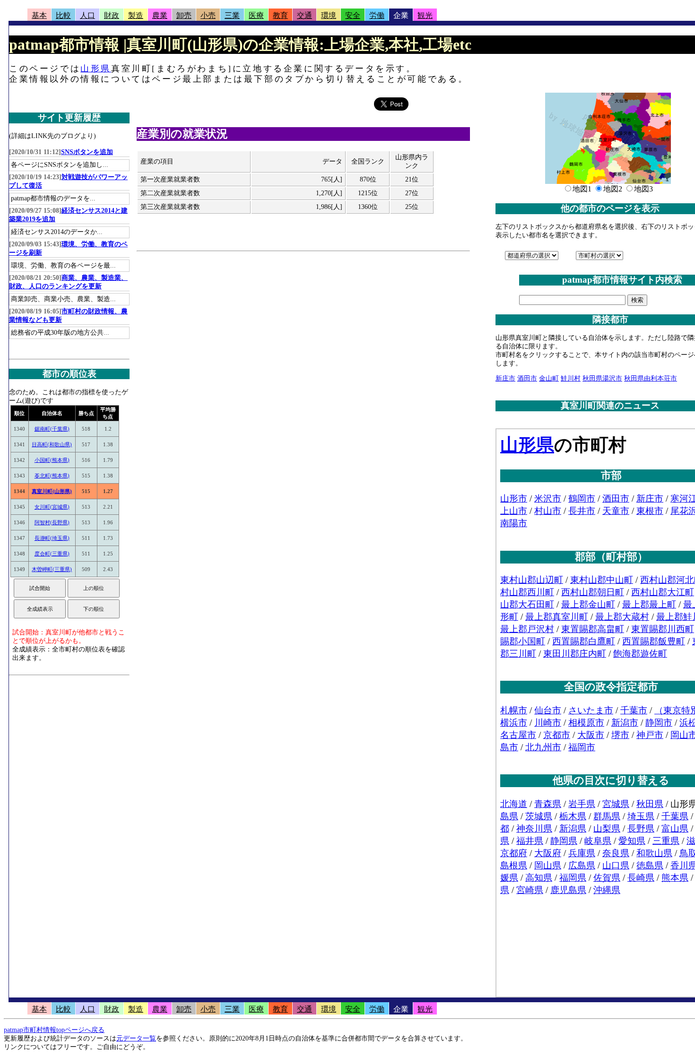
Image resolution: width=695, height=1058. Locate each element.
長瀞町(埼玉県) (52, 538)
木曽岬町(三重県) (52, 569)
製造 (135, 15)
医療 (256, 15)
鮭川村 (571, 378)
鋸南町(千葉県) (52, 429)
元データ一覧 (136, 1038)
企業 (400, 15)
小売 (208, 15)
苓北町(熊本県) (52, 475)
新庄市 (505, 378)
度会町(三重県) (52, 553)
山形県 (95, 68)
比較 (63, 15)
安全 (352, 15)
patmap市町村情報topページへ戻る (54, 1029)
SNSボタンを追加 (87, 152)
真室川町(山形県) (52, 491)
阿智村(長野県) (52, 522)
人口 (87, 15)
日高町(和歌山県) (52, 444)
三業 (232, 15)
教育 (280, 15)
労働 (376, 15)
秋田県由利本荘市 (650, 378)
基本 (39, 15)
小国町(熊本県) (52, 460)
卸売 (183, 15)
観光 (425, 15)
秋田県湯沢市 (602, 378)
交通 (304, 15)
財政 (111, 15)
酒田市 (527, 378)
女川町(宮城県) (52, 507)
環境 (328, 15)
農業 (159, 15)
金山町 (549, 378)
